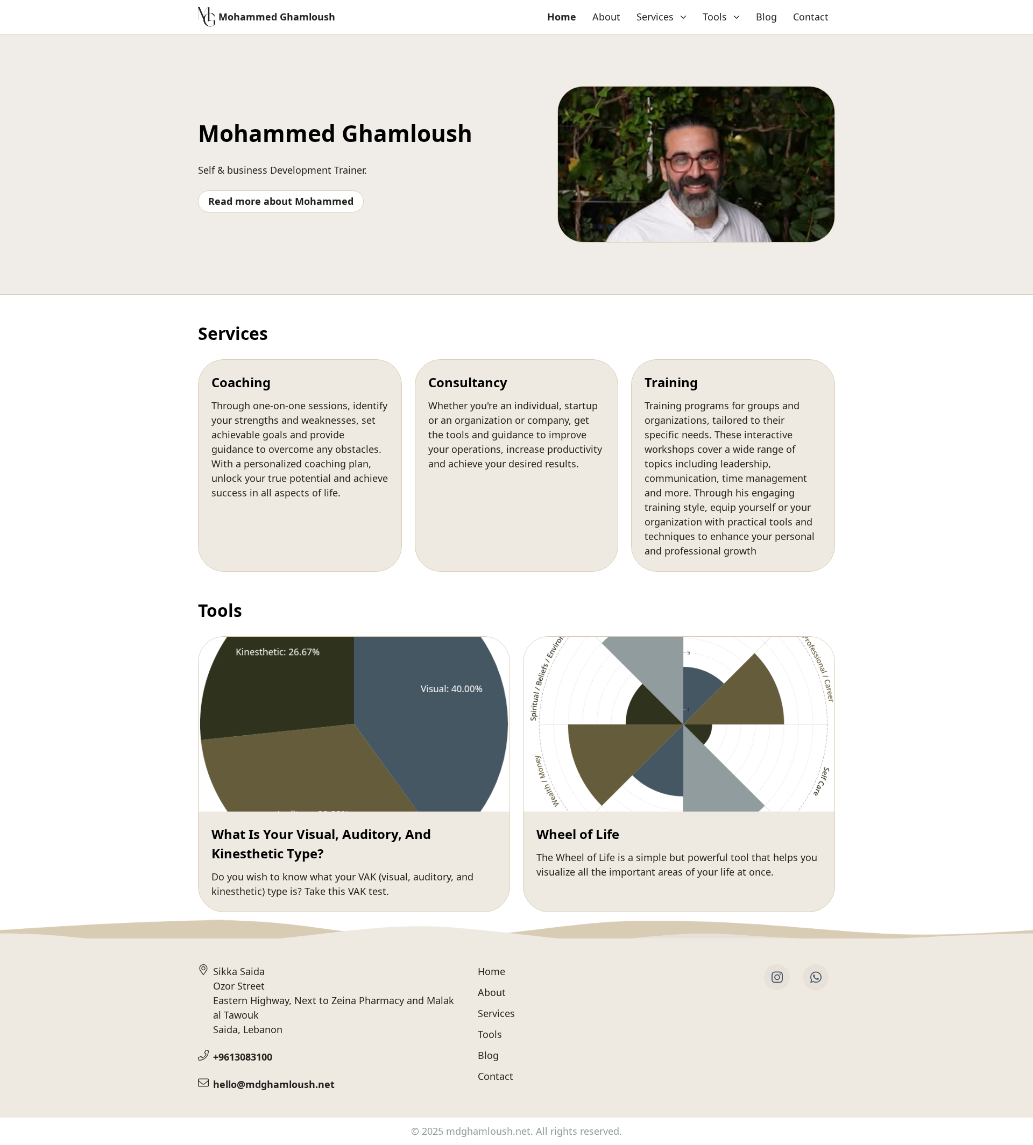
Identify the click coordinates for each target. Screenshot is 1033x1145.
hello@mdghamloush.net (274, 1084)
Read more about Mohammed (280, 201)
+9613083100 (242, 1056)
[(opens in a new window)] (777, 977)
